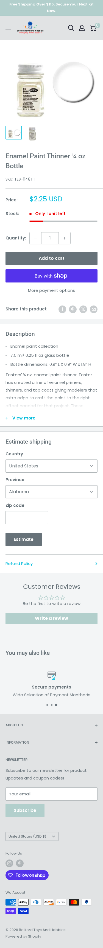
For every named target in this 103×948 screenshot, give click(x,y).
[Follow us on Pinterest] (20, 863)
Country (14, 454)
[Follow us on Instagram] (9, 863)
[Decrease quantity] (35, 238)
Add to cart (52, 258)
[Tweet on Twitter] (83, 309)
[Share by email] (94, 309)
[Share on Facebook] (62, 309)
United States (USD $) (27, 836)
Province (14, 479)
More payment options (51, 290)
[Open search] (71, 28)
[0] (93, 28)
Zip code (14, 505)
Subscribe (25, 810)
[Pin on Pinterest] (73, 309)
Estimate (24, 539)
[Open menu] (8, 28)
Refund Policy (19, 563)
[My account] (82, 28)
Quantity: (15, 238)
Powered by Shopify (23, 936)
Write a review (51, 618)
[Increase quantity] (64, 238)
